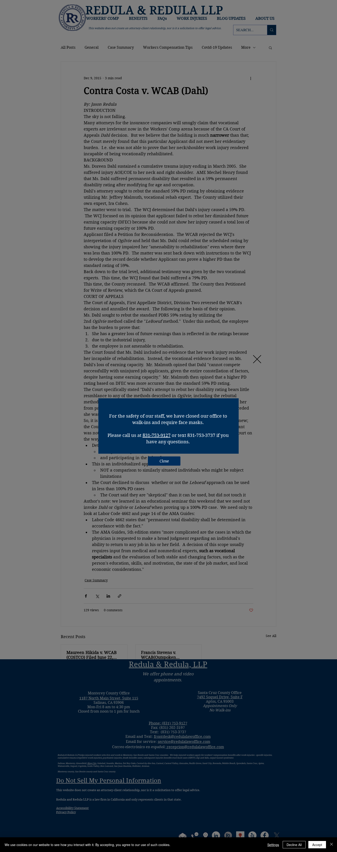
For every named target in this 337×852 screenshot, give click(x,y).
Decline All (294, 844)
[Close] (331, 844)
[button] (257, 359)
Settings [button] (273, 844)
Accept (317, 844)
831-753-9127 (157, 435)
